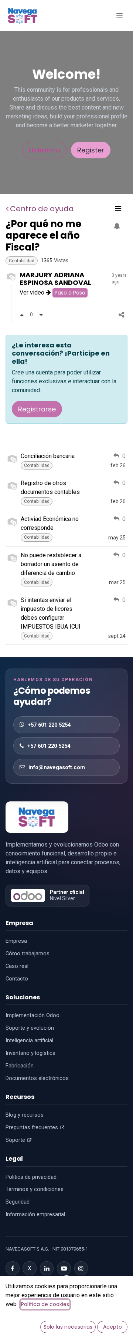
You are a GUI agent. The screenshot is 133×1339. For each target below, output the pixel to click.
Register (90, 150)
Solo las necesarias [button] (68, 1326)
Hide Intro (44, 150)
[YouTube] (64, 1268)
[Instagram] (81, 1268)
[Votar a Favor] (22, 314)
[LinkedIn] (47, 1268)
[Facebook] (13, 1268)
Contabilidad (21, 260)
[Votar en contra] (41, 314)
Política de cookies (45, 1304)
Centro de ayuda (42, 208)
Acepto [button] (112, 1326)
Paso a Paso (70, 292)
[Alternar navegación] (119, 15)
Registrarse (37, 409)
